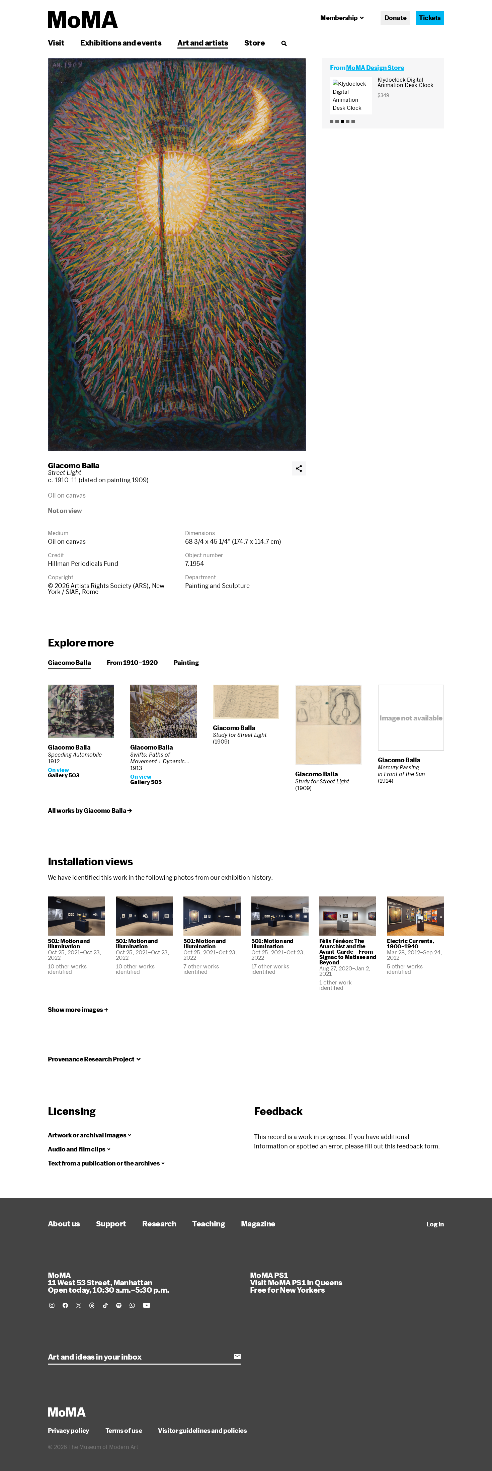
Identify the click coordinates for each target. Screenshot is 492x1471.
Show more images (75, 1010)
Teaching (208, 1223)
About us (64, 1223)
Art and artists (202, 42)
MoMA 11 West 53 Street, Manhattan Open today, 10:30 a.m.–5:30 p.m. (108, 1282)
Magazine (258, 1223)
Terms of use (123, 1430)
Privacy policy (68, 1430)
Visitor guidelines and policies (202, 1430)
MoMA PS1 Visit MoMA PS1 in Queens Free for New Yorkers (296, 1282)
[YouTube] (147, 1305)
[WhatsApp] (132, 1305)
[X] (79, 1305)
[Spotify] (119, 1305)
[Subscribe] (237, 1356)
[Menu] (284, 43)
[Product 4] (347, 121)
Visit (56, 42)
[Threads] (92, 1305)
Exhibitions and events (120, 42)
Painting (186, 662)
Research (159, 1223)
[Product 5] (353, 121)
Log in (435, 1224)
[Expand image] (177, 254)
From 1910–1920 (132, 662)
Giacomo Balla (73, 465)
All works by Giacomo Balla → (90, 810)
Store (254, 42)
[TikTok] (105, 1305)
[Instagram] (52, 1305)
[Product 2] (337, 121)
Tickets (430, 17)
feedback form (417, 1146)
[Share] (299, 468)
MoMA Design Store (375, 67)
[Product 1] (331, 121)
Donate (395, 17)
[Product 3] (342, 121)
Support (111, 1223)
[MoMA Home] (83, 19)
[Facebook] (65, 1305)
